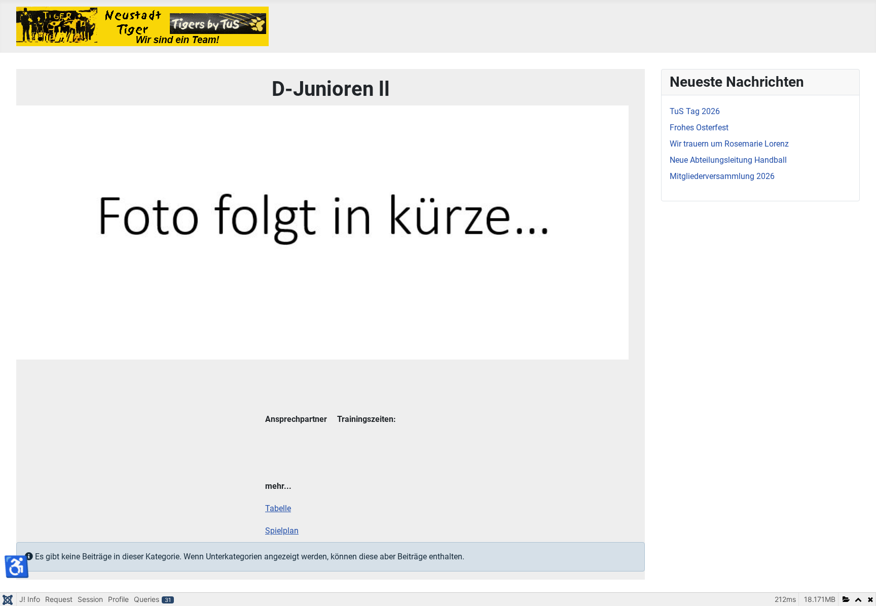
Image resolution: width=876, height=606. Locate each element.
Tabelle (278, 508)
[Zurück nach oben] (858, 587)
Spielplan (282, 531)
